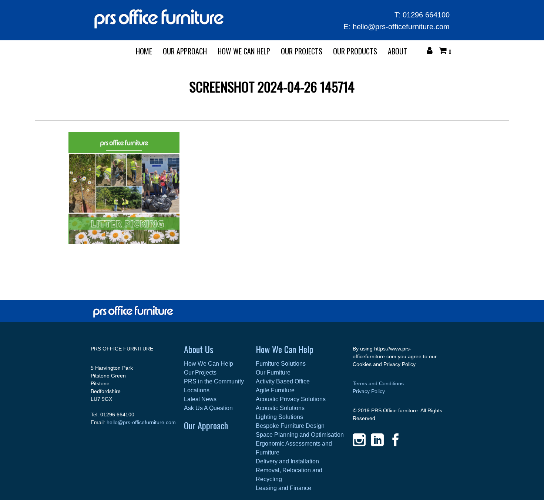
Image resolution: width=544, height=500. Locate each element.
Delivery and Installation (287, 461)
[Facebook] (395, 439)
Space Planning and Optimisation (300, 435)
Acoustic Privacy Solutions (291, 399)
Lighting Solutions (279, 417)
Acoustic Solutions (280, 408)
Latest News (200, 399)
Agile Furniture (275, 390)
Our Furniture (273, 372)
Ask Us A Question (208, 408)
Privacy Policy (369, 391)
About (397, 51)
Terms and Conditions (378, 383)
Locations (196, 390)
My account (431, 51)
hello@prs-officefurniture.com (401, 27)
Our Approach (206, 425)
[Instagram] (359, 439)
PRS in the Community (214, 381)
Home (144, 51)
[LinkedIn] (377, 439)
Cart (444, 51)
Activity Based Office (283, 381)
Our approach (185, 51)
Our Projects (301, 51)
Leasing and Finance (283, 488)
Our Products (355, 51)
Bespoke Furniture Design (290, 426)
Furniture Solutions (281, 363)
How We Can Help (244, 51)
